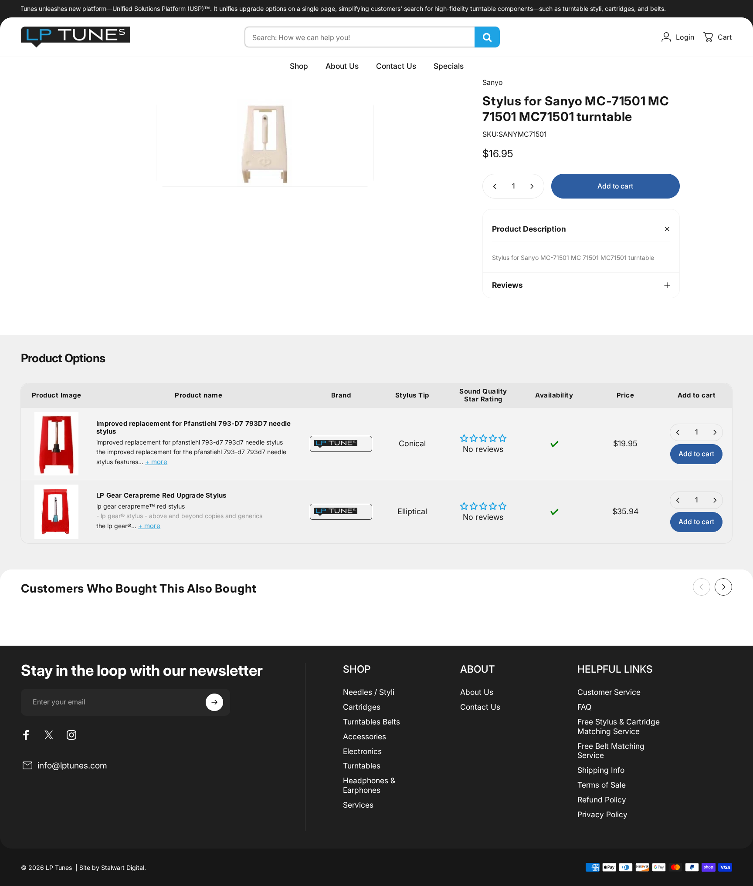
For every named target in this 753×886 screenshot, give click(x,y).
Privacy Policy (602, 814)
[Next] (723, 587)
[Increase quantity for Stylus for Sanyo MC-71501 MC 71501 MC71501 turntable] (534, 186)
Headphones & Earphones (369, 785)
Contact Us (480, 706)
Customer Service (609, 692)
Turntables (361, 765)
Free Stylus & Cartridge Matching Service (618, 726)
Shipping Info (600, 770)
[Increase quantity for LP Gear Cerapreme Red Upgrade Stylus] (714, 500)
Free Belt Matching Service (610, 750)
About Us (476, 692)
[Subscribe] (214, 702)
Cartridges (361, 706)
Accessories (364, 736)
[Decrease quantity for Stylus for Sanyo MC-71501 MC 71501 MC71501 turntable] (493, 186)
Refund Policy (601, 799)
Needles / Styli (368, 692)
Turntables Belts (371, 721)
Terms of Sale (601, 784)
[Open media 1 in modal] (264, 142)
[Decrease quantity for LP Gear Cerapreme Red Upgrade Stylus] (678, 500)
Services (358, 804)
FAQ (584, 706)
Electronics (362, 751)
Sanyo (492, 82)
